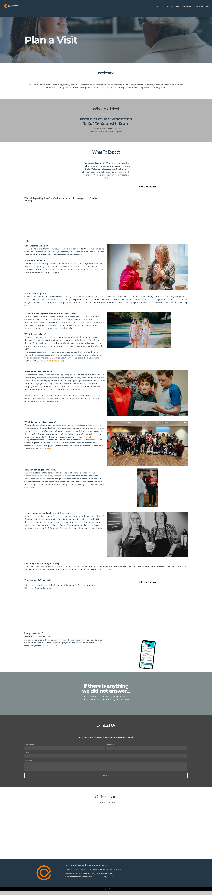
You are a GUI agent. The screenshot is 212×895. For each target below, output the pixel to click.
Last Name (110, 745)
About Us (170, 6)
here (120, 172)
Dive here (46, 449)
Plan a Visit (160, 6)
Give (207, 6)
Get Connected (188, 6)
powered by (106, 889)
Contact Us (106, 775)
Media (178, 6)
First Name (29, 745)
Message (28, 760)
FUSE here (89, 437)
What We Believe (51, 361)
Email (26, 752)
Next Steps (199, 6)
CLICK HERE (109, 569)
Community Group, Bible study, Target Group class (47, 476)
